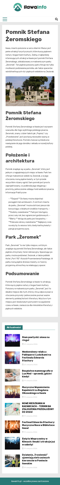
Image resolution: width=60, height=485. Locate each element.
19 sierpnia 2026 (30, 381)
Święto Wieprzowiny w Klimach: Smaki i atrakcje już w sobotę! (38, 441)
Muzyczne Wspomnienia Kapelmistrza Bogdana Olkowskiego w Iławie (36, 390)
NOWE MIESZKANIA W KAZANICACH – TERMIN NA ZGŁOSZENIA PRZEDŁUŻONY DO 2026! (38, 407)
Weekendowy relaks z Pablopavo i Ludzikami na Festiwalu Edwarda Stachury (36, 356)
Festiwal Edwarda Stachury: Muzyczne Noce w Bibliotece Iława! (38, 425)
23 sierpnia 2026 (30, 344)
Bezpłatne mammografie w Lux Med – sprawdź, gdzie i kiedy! (37, 373)
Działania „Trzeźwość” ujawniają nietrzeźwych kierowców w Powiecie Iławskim (36, 459)
